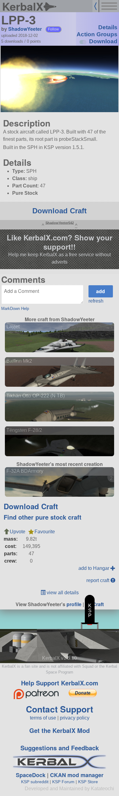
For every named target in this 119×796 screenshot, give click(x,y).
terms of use (43, 717)
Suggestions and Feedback (59, 747)
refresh (95, 301)
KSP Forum (63, 781)
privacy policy (74, 717)
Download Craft (59, 211)
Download (103, 41)
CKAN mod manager (76, 775)
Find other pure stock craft (42, 517)
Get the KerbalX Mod (59, 730)
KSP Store (88, 781)
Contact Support (59, 709)
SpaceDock (30, 775)
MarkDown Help (15, 308)
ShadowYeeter (25, 28)
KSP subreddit (35, 781)
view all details (62, 592)
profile (74, 604)
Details (107, 27)
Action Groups (97, 34)
